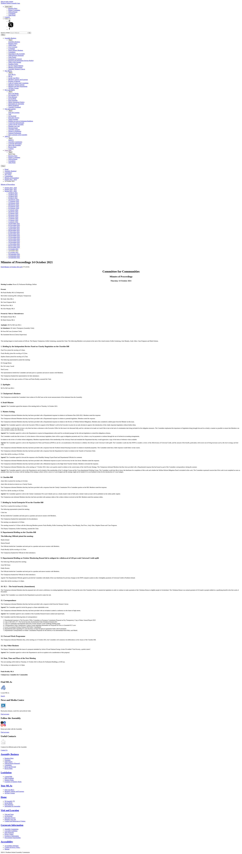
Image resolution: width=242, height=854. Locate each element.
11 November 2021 (14, 244)
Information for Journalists (16, 104)
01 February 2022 (13, 208)
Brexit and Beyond (10, 767)
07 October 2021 (13, 252)
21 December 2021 (14, 227)
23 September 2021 (14, 256)
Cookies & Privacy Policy (12, 847)
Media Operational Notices (16, 102)
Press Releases (12, 97)
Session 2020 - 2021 (11, 189)
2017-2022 (8, 174)
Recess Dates (12, 147)
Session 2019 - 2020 (11, 187)
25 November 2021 (14, 237)
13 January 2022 (13, 218)
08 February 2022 (13, 205)
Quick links (8, 150)
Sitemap (7, 849)
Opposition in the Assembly (16, 54)
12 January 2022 (13, 220)
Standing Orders (13, 64)
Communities (8, 176)
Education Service (13, 117)
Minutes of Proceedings (15, 67)
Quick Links (8, 6)
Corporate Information (15, 143)
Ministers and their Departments (17, 86)
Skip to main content (7, 1)
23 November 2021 (14, 239)
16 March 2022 (12, 194)
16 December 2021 (14, 223)
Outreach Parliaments (14, 133)
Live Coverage (12, 47)
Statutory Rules (9, 780)
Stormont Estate (13, 128)
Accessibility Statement (11, 846)
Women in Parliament (14, 131)
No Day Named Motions (15, 65)
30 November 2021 (14, 235)
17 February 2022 (13, 201)
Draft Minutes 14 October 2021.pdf (11, 267)
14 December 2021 (14, 228)
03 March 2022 (12, 198)
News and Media (10, 90)
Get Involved (12, 116)
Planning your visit (14, 126)
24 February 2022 (13, 199)
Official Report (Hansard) (16, 55)
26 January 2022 (13, 211)
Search (3, 696)
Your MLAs (8, 71)
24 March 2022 (12, 193)
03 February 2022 (13, 206)
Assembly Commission (15, 142)
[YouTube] (9, 21)
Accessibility (7, 841)
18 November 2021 (14, 240)
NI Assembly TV (13, 95)
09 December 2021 (14, 230)
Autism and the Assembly (16, 124)
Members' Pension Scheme (16, 85)
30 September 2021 (14, 254)
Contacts (7, 17)
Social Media (12, 98)
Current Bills (8, 776)
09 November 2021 (14, 245)
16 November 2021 (14, 242)
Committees (11, 13)
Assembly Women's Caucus (16, 69)
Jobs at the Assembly (14, 145)
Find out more (5, 714)
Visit (9, 114)
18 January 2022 (13, 216)
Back (10, 40)
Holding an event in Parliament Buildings (20, 121)
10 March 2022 (12, 196)
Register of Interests (14, 81)
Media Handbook (13, 105)
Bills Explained (9, 778)
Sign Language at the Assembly (17, 135)
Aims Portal (11, 15)
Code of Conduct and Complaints (18, 83)
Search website (5, 33)
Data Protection (9, 832)
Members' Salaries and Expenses (18, 79)
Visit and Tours (9, 814)
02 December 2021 (14, 234)
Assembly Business (10, 38)
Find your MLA (9, 790)
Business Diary (12, 8)
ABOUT (7, 136)
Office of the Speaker (14, 62)
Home (6, 169)
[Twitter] (10, 27)
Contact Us (4, 750)
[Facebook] (9, 29)
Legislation (11, 48)
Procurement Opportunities (13, 837)
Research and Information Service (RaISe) (21, 60)
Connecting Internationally (16, 123)
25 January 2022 (13, 213)
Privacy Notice (9, 834)
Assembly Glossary (14, 129)
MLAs (10, 76)
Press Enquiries (12, 100)
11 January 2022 (13, 222)
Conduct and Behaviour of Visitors (15, 821)
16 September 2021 (14, 257)
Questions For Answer (15, 59)
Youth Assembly (13, 119)
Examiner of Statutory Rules (13, 781)
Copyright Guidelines (11, 831)
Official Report (12, 12)
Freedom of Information (12, 836)
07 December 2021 (14, 232)
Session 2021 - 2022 (11, 179)
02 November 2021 (14, 225)
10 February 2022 (13, 203)
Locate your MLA (13, 78)
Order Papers (12, 57)
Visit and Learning (10, 109)
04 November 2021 (14, 247)
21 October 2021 (13, 249)
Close (3, 166)
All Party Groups (13, 88)
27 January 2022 (13, 210)
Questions (7, 760)
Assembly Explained (14, 107)
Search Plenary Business (15, 50)
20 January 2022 (13, 215)
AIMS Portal (12, 45)
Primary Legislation (14, 10)
